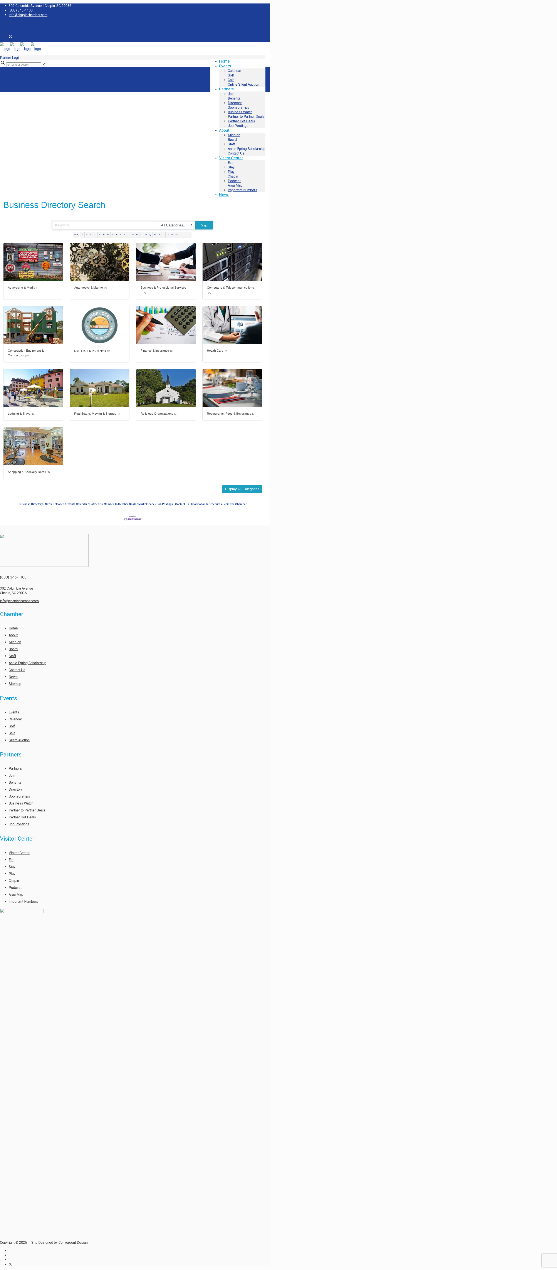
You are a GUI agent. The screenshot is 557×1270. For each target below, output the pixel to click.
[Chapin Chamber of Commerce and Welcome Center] (20, 48)
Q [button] (150, 234)
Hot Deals (95, 504)
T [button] (163, 234)
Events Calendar (77, 504)
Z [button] (189, 234)
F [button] (104, 234)
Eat (11, 860)
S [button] (159, 234)
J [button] (120, 234)
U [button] (168, 234)
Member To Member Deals (120, 504)
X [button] (181, 234)
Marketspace (146, 504)
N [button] (137, 234)
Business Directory (31, 504)
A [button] (82, 234)
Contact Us (182, 504)
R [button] (155, 234)
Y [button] (185, 234)
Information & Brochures (206, 504)
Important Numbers (23, 901)
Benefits (15, 782)
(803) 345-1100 (21, 10)
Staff (12, 656)
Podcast (15, 888)
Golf (12, 726)
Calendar (15, 719)
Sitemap (15, 684)
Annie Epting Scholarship (27, 663)
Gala (12, 733)
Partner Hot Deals (22, 817)
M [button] (133, 234)
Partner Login (10, 58)
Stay (12, 867)
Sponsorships (19, 796)
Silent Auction (19, 740)
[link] (43, 64)
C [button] (91, 234)
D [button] (95, 234)
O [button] (142, 234)
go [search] (206, 225)
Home (13, 628)
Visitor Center (19, 853)
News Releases (54, 504)
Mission (15, 642)
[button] (242, 489)
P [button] (146, 234)
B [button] (86, 234)
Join (12, 775)
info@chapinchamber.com (28, 15)
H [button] (113, 234)
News (13, 677)
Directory (16, 789)
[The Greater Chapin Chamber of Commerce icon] (10, 37)
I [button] (116, 234)
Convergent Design (73, 1242)
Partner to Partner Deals (27, 810)
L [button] (128, 234)
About (13, 635)
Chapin (14, 881)
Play (12, 874)
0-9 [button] (76, 234)
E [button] (100, 234)
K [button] (124, 234)
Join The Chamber (235, 504)
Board (13, 649)
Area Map (16, 895)
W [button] (176, 234)
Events (14, 712)
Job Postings (165, 504)
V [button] (172, 234)
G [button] (108, 234)
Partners (15, 768)
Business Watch (21, 803)
